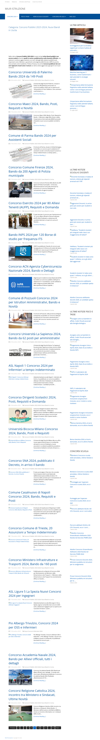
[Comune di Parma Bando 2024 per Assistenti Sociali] (20, 154)
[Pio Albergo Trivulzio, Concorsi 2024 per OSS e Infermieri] (20, 641)
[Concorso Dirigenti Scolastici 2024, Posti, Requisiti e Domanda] (20, 415)
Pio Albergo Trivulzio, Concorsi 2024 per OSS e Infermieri (33, 625)
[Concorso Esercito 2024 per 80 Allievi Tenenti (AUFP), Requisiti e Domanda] (20, 221)
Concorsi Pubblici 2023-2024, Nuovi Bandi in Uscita (39, 80)
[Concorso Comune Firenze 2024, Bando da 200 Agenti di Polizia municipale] (20, 189)
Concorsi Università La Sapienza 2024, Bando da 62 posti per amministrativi (35, 336)
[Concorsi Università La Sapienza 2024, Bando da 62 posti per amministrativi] (20, 352)
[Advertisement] (35, 44)
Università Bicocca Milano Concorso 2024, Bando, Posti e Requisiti (33, 431)
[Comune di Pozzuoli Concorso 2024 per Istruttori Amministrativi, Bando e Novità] (20, 320)
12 (45, 728)
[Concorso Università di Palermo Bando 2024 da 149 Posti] (20, 90)
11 (42, 728)
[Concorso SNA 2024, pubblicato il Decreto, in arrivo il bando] (20, 479)
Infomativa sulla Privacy (24, 1)
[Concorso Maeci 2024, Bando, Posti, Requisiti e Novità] (20, 122)
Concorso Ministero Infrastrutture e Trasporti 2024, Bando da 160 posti (33, 562)
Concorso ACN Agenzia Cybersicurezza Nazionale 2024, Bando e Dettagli (35, 268)
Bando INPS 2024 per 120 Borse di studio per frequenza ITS (32, 237)
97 (53, 728)
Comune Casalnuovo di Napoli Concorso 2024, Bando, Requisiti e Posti (32, 496)
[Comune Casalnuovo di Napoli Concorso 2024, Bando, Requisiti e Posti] (20, 515)
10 (38, 728)
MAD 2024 (72, 16)
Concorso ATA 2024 (58, 16)
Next (57, 728)
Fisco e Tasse (25, 16)
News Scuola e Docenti (40, 16)
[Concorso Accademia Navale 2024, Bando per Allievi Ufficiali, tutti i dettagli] (20, 677)
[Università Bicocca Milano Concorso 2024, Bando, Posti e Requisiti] (20, 447)
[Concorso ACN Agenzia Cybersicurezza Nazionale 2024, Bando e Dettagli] (20, 285)
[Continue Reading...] (40, 94)
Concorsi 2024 (11, 16)
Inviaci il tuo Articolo (37, 1)
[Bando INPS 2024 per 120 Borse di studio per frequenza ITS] (20, 253)
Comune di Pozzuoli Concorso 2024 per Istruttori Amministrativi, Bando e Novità (34, 302)
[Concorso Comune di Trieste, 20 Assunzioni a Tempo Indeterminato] (20, 546)
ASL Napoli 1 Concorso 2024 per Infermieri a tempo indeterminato (32, 368)
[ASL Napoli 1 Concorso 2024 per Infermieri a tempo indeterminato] (20, 384)
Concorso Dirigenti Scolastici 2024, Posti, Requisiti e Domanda (32, 399)
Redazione (14, 1)
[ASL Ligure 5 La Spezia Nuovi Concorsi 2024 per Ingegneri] (20, 610)
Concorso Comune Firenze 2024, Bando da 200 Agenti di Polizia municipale (31, 171)
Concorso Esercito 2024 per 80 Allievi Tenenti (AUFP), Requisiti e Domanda (34, 205)
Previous (13, 728)
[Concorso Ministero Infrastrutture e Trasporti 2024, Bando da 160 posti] (20, 578)
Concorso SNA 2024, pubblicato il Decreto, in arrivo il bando (31, 463)
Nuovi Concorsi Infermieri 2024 (33, 631)
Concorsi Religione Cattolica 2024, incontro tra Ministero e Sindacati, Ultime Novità (32, 695)
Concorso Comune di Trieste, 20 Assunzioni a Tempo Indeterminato (33, 530)
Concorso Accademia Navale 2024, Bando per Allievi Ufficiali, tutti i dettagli (32, 659)
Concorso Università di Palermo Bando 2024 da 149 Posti (30, 74)
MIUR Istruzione (15, 8)
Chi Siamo (7, 1)
